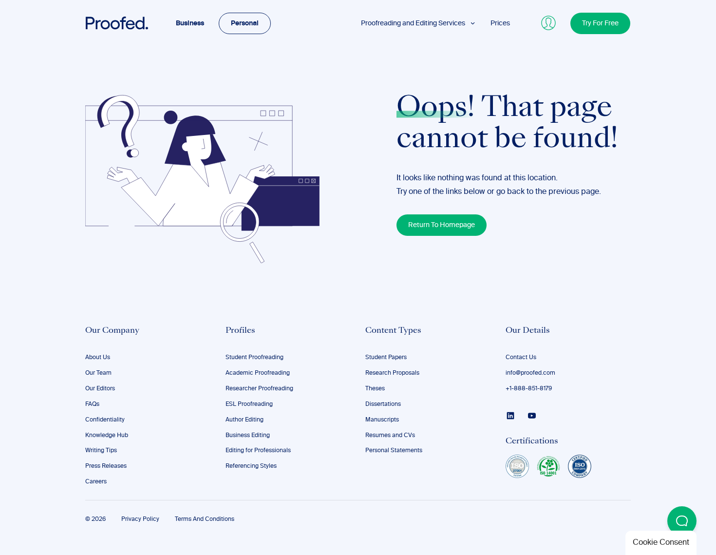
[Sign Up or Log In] (549, 23)
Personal (245, 23)
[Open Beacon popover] (682, 521)
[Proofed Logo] (117, 23)
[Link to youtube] (532, 416)
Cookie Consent (661, 543)
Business (190, 23)
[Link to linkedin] (510, 416)
